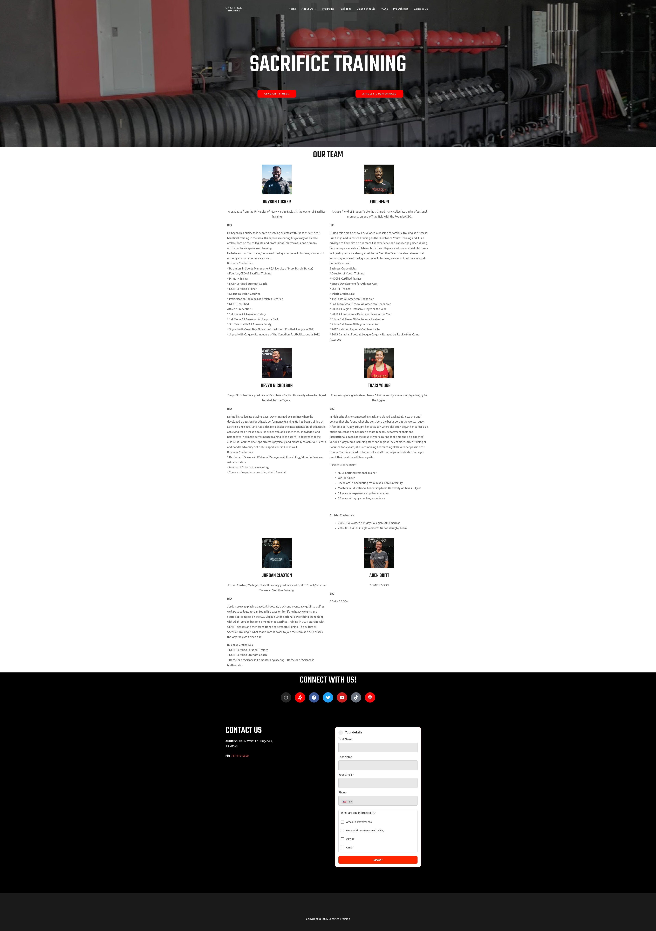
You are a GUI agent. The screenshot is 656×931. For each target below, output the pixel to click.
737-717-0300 (240, 755)
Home (292, 8)
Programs (328, 8)
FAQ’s (384, 8)
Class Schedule (366, 8)
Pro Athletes (400, 8)
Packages (345, 8)
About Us (307, 8)
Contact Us (421, 8)
